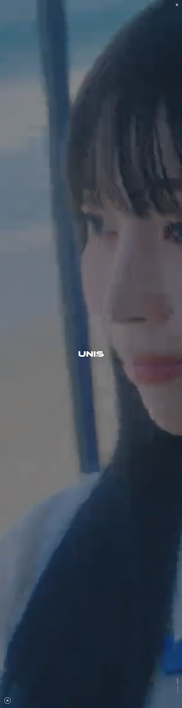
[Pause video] (7, 700)
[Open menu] (177, 5)
